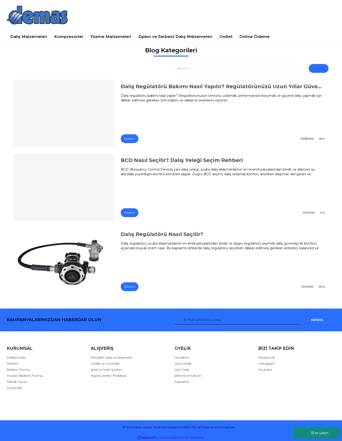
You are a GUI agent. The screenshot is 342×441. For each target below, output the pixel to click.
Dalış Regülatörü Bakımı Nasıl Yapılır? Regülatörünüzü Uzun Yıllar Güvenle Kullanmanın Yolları (223, 86)
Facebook (266, 357)
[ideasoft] (146, 437)
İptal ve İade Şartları (106, 369)
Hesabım (181, 357)
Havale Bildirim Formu (25, 376)
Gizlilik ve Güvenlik (105, 363)
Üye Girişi (181, 369)
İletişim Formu (18, 369)
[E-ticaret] (170, 438)
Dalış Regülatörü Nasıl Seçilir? (162, 234)
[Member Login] (297, 15)
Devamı (129, 138)
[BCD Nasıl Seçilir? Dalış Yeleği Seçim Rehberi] (63, 187)
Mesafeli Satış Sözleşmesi (111, 357)
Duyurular (14, 388)
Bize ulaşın (319, 433)
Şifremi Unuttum (187, 376)
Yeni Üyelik (183, 363)
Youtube (265, 369)
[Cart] (330, 15)
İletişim (12, 363)
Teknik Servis (17, 382)
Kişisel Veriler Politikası (109, 376)
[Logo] (37, 15)
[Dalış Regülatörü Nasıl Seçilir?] (63, 261)
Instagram (266, 363)
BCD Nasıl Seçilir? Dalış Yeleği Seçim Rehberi (182, 160)
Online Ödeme (254, 36)
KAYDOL (317, 320)
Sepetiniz (181, 382)
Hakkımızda (16, 357)
